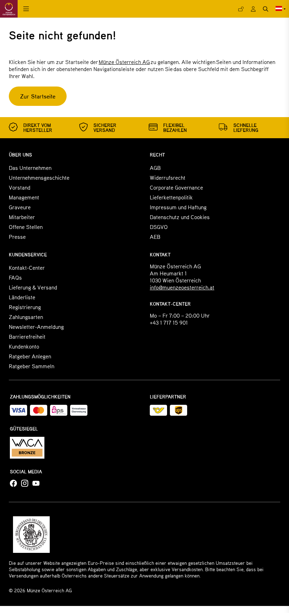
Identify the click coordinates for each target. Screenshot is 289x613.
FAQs (15, 277)
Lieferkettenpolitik (171, 197)
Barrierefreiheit (27, 336)
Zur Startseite (37, 96)
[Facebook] (13, 483)
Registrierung (25, 307)
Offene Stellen (26, 226)
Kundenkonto (24, 346)
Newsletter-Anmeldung (36, 326)
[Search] (265, 9)
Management (24, 197)
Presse (17, 236)
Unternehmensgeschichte (39, 177)
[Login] (241, 9)
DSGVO (159, 226)
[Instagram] (24, 483)
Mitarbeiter (22, 216)
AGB (155, 167)
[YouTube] (35, 483)
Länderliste (22, 297)
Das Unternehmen (30, 167)
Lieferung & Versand (33, 287)
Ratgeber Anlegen (30, 356)
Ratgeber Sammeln (31, 366)
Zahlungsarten (26, 316)
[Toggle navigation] (26, 9)
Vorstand (19, 187)
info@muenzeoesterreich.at (182, 287)
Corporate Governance (176, 187)
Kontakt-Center (27, 267)
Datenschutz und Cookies (180, 216)
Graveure (20, 207)
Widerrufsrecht (167, 177)
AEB (155, 236)
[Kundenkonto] (253, 9)
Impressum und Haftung (178, 207)
